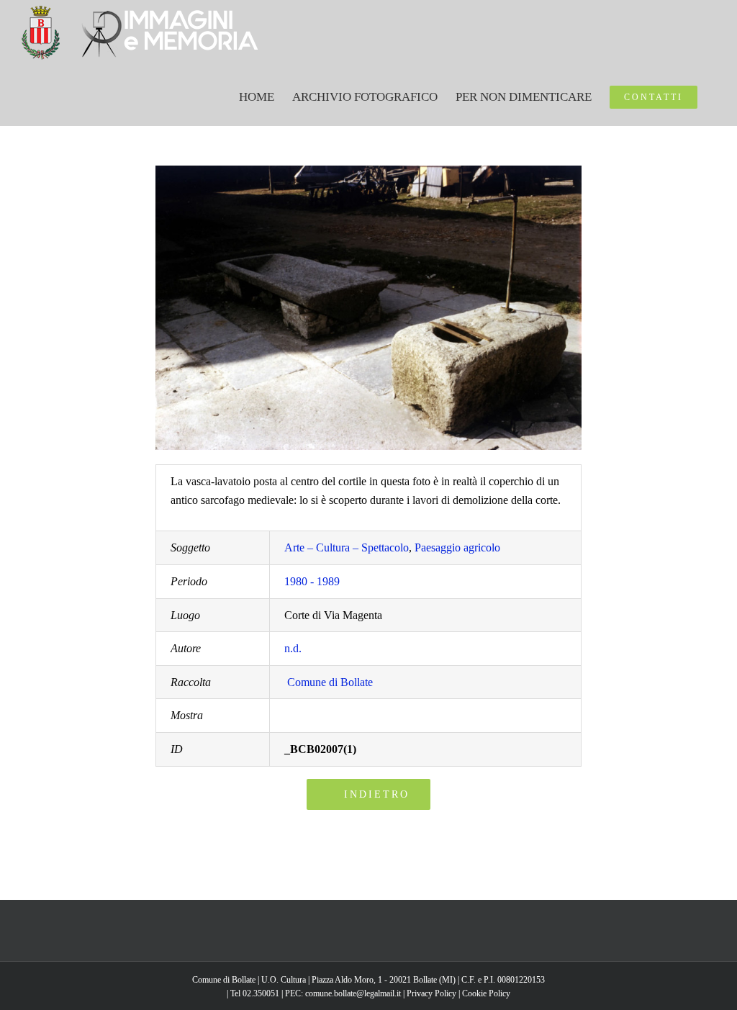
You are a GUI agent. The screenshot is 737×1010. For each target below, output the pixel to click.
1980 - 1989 (312, 581)
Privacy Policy (431, 993)
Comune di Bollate (330, 682)
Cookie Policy (486, 993)
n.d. (293, 648)
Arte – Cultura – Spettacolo (346, 547)
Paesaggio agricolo (457, 547)
